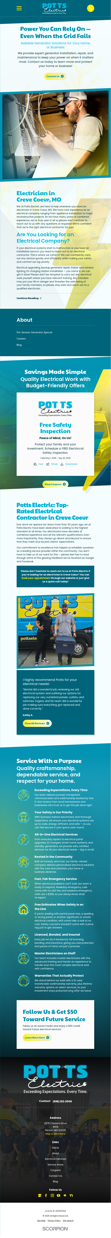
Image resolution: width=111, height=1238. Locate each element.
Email (54, 464)
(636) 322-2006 (62, 1101)
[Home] (54, 8)
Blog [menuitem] (19, 345)
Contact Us (55, 1176)
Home (55, 1147)
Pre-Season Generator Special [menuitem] (34, 332)
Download (71, 464)
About (55, 1153)
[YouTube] (58, 1195)
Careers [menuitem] (21, 338)
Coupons (55, 1170)
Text (41, 464)
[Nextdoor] (71, 1195)
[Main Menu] (19, 8)
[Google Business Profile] (39, 1195)
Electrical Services (55, 1159)
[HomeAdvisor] (65, 1195)
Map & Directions (55, 1133)
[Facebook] (46, 1195)
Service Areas (55, 1164)
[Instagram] (52, 1195)
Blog (55, 1181)
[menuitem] (41, 1220)
